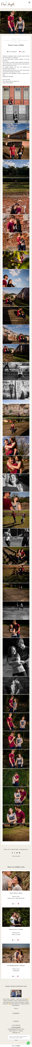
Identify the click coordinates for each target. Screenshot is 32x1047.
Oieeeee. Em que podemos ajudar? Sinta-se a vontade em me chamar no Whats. (18, 1037)
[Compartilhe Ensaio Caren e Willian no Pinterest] (19, 852)
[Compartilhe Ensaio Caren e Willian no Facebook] (12, 852)
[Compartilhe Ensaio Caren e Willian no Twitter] (16, 852)
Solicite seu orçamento (16, 856)
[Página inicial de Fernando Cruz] (8, 4)
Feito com (16, 1045)
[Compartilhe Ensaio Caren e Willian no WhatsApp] (14, 852)
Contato (16, 1040)
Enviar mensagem (17, 1027)
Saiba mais (16, 1008)
